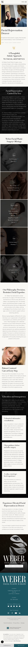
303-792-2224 (17, 641)
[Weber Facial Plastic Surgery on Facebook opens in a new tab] (12, 613)
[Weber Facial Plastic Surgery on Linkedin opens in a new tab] (19, 613)
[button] (2, 642)
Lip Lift (13, 222)
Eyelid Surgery (13, 159)
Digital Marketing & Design (15, 628)
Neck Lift (13, 215)
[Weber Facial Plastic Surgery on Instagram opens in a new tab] (8, 613)
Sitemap (22, 623)
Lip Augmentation (13, 270)
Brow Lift (13, 161)
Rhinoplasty (13, 185)
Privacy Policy (16, 623)
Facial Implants (13, 213)
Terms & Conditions (8, 623)
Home (2, 42)
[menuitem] (8, 613)
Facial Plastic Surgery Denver (13, 42)
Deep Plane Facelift (13, 217)
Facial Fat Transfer (13, 211)
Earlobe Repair (13, 242)
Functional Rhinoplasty (13, 187)
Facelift (13, 209)
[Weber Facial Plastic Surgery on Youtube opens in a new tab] (15, 613)
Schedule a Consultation (14, 566)
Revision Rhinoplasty (13, 190)
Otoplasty (13, 244)
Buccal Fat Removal (13, 220)
